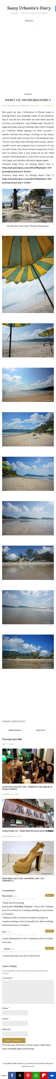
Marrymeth (7, 896)
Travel (28, 94)
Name (6, 1008)
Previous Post (15, 730)
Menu (29, 21)
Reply (49, 895)
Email (5, 1018)
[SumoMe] (52, 1075)
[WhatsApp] (36, 1075)
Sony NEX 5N (18, 721)
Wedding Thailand (23, 906)
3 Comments (48, 105)
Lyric (4, 932)
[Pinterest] (28, 1075)
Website (6, 1029)
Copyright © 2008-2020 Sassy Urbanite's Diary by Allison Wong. (27, 1063)
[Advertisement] (28, 59)
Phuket (6, 721)
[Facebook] (12, 1075)
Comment (7, 978)
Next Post (40, 730)
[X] (20, 1075)
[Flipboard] (44, 1075)
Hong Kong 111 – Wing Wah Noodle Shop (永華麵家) (28, 831)
